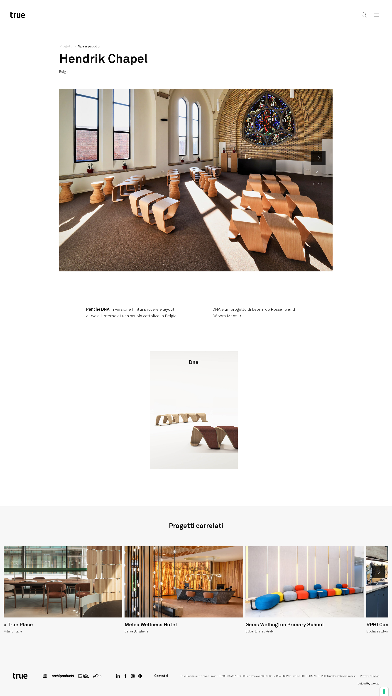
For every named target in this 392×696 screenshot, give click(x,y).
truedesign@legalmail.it (341, 676)
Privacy (365, 676)
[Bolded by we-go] (368, 683)
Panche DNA (98, 309)
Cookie (375, 676)
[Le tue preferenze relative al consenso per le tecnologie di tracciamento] (384, 691)
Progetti (195, 19)
